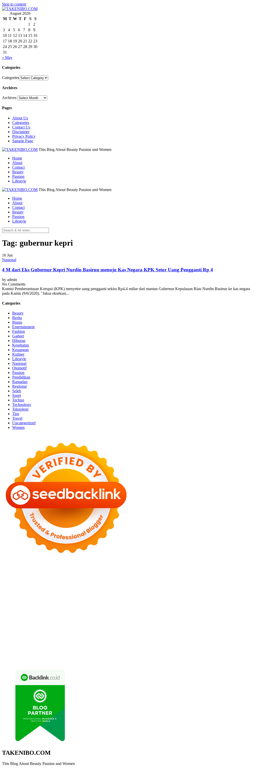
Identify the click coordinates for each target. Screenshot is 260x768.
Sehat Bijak (25, 642)
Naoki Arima (118, 619)
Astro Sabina (120, 578)
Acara (68, 642)
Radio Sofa (45, 628)
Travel (17, 418)
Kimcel (107, 569)
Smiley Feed (209, 596)
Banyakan (113, 651)
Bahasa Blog (156, 656)
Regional (19, 386)
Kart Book (156, 596)
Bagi (201, 642)
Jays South (232, 583)
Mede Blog (245, 601)
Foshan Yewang (60, 574)
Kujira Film (150, 601)
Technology (21, 404)
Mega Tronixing (54, 601)
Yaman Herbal (129, 615)
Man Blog (216, 624)
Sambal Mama (102, 587)
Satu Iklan (84, 638)
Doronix (143, 569)
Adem (148, 647)
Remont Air (97, 619)
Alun (110, 642)
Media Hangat (21, 661)
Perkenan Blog (133, 656)
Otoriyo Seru (239, 610)
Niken (231, 624)
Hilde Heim (189, 574)
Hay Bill (80, 619)
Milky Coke (11, 615)
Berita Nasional (209, 633)
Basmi (211, 642)
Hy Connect (169, 587)
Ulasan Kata (45, 651)
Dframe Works (167, 574)
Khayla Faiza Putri (110, 628)
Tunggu (18, 651)
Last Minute (65, 610)
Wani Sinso (31, 587)
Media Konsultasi (226, 656)
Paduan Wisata (150, 638)
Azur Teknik (45, 569)
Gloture (172, 596)
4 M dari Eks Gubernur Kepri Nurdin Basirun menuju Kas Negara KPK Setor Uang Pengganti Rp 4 (107, 269)
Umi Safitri (220, 638)
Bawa (252, 642)
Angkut (171, 642)
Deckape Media (198, 615)
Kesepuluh (10, 656)
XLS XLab (108, 615)
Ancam (158, 642)
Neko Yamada (35, 574)
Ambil (128, 642)
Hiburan (18, 340)
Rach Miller (113, 596)
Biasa (50, 647)
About (17, 163)
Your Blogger (64, 638)
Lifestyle (19, 181)
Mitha (183, 583)
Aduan (124, 647)
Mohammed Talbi (107, 606)
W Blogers (248, 578)
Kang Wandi (225, 628)
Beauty (18, 172)
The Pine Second (26, 601)
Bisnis (17, 322)
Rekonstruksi (12, 596)
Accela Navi (144, 574)
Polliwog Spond (207, 569)
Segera (207, 651)
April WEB (11, 587)
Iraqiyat (50, 606)
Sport (16, 395)
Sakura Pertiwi (175, 638)
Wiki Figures (12, 574)
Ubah (6, 651)
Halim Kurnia (199, 638)
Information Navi (16, 624)
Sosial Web (44, 638)
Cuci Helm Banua (154, 628)
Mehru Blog (56, 583)
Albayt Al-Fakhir (55, 578)
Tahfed (184, 624)
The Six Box (158, 610)
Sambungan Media (35, 656)
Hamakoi (201, 587)
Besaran (129, 651)
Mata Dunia (103, 624)
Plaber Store (83, 574)
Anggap (187, 647)
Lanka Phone (125, 569)
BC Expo (173, 606)
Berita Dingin (109, 656)
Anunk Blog (24, 569)
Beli (243, 642)
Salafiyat (213, 578)
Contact (18, 167)
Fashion (18, 331)
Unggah (245, 647)
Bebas (24, 647)
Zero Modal (103, 574)
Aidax (153, 587)
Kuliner (18, 354)
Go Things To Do (216, 619)
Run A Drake (245, 615)
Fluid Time (34, 606)
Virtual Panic (27, 592)
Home (17, 158)
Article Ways (192, 606)
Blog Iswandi (28, 633)
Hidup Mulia (52, 596)
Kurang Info (162, 633)
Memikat (163, 651)
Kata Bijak (168, 583)
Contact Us (21, 127)
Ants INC (225, 574)
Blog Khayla (50, 633)
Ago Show (32, 596)
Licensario (114, 610)
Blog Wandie (103, 633)
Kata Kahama (194, 578)
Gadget (18, 336)
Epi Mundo (173, 578)
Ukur (29, 651)
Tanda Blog (177, 656)
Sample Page (22, 141)
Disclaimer (20, 132)
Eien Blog (195, 592)
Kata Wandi (179, 628)
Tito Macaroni (243, 619)
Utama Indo (124, 587)
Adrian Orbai (230, 596)
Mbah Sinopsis (201, 583)
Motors (7, 569)
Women (18, 427)
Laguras (130, 596)
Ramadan (19, 382)
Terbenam (10, 647)
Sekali (219, 651)
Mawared (30, 610)
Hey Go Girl (161, 569)
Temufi (134, 601)
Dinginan (96, 651)
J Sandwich (139, 619)
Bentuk (62, 647)
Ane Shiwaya (205, 601)
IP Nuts (222, 610)
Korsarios (47, 610)
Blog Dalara (141, 578)
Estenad (186, 587)
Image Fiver (91, 569)
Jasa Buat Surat (221, 587)
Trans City (135, 624)
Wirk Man (199, 624)
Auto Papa (78, 578)
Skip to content (14, 4)
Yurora (132, 583)
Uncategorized (24, 423)
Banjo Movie (12, 619)
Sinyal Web (232, 633)
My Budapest (223, 615)
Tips (15, 414)
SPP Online (188, 596)
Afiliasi (57, 642)
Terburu (75, 647)
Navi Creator (24, 628)
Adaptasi (81, 642)
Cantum (99, 647)
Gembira (178, 651)
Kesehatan (20, 345)
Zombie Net (104, 592)
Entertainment (23, 327)
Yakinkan (193, 651)
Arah (192, 642)
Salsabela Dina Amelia (133, 633)
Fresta (247, 583)
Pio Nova (65, 606)
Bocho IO (32, 619)
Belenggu (37, 647)
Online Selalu (126, 638)
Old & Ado (31, 615)
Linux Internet (160, 619)
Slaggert (60, 587)
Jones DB (38, 624)
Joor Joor (130, 606)
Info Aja (8, 642)
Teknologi (20, 409)
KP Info (141, 587)
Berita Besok (23, 638)
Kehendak (233, 651)
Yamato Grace (13, 583)
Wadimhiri (208, 574)
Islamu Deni (35, 583)
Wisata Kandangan (77, 633)
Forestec (65, 619)
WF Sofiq (223, 592)
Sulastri (68, 592)
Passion (18, 176)
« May (7, 57)
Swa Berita (76, 583)
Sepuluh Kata (87, 656)
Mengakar (162, 647)
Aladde (46, 587)
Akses (176, 647)
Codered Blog (13, 606)
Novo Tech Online (130, 592)
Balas (221, 642)
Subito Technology (236, 569)
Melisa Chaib (115, 583)
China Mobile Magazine (83, 596)
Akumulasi (142, 642)
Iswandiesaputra (81, 628)
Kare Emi (185, 601)
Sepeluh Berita (199, 656)
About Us (20, 118)
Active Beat (151, 615)
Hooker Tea (117, 601)
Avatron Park (98, 578)
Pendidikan (21, 377)
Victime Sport (204, 610)
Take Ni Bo (124, 574)
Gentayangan (66, 651)
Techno (18, 400)
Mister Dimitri (243, 592)
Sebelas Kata (104, 638)
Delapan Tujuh (68, 569)
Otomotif (19, 368)
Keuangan (20, 350)
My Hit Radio (79, 587)
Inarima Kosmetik (90, 610)
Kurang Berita (184, 633)
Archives (9, 98)
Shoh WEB (84, 592)
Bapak (83, 651)
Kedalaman (146, 651)
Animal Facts (75, 615)
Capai (233, 647)
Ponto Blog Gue (151, 606)
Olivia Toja (95, 583)
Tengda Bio (98, 601)
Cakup (112, 647)
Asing (182, 642)
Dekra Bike (212, 606)
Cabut (87, 647)
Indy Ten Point (135, 610)
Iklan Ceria (230, 578)
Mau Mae (170, 624)
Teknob (120, 624)
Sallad (209, 592)
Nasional (9, 260)
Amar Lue (168, 601)
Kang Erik (153, 624)
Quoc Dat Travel (27, 578)
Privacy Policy (24, 136)
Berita (17, 318)
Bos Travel (84, 624)
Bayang (233, 642)
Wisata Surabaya (60, 624)
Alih (118, 642)
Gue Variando (52, 615)
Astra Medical (181, 610)
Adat (93, 642)
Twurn (157, 578)
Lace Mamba (182, 569)
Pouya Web (226, 601)
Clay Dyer (49, 619)
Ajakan (136, 647)
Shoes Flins (83, 606)
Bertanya (43, 642)
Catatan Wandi (202, 628)
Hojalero (153, 592)
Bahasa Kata (44, 661)
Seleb (16, 391)
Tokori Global (173, 615)
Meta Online (149, 583)
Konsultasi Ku (63, 656)
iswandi (61, 628)
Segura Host (78, 601)
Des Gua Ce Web (187, 619)
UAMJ (92, 615)
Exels (142, 596)
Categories (10, 77)
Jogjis (218, 583)
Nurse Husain (50, 592)
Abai (101, 642)
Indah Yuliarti (240, 638)
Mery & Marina (173, 592)
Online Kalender (236, 606)
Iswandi (132, 628)
